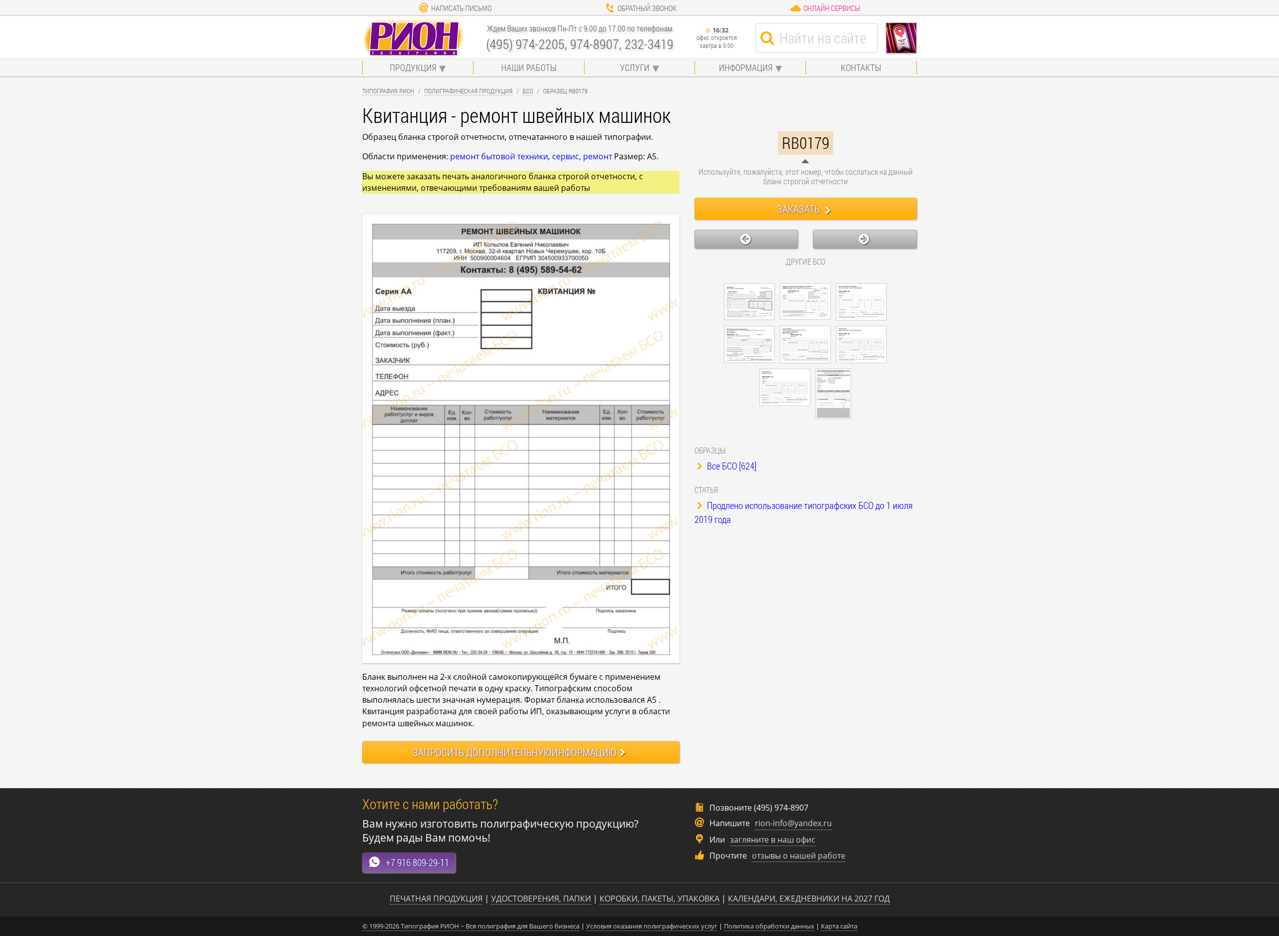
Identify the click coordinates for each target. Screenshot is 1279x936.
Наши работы (529, 67)
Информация (745, 67)
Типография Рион (388, 91)
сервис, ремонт (582, 156)
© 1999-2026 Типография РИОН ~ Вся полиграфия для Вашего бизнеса (471, 926)
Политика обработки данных (769, 926)
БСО (528, 91)
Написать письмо (461, 8)
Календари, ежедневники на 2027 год (809, 898)
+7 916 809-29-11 (417, 862)
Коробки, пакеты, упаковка (659, 898)
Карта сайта (839, 926)
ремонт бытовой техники (499, 156)
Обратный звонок (647, 8)
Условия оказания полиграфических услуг (651, 926)
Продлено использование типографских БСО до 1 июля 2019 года (803, 512)
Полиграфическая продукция (468, 91)
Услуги (634, 67)
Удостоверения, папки (541, 898)
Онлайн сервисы (831, 8)
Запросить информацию (515, 752)
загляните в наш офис (772, 839)
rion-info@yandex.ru (793, 823)
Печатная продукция (436, 898)
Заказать (799, 209)
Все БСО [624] (730, 466)
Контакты (861, 67)
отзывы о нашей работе (798, 855)
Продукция (413, 67)
